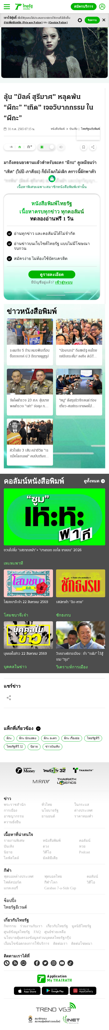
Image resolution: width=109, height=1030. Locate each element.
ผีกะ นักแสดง (27, 728)
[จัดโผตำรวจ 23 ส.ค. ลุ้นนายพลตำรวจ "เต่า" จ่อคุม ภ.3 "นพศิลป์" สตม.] (30, 371)
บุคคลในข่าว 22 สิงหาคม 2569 (25, 644)
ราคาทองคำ (82, 807)
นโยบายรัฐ (48, 801)
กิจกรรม (9, 917)
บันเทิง (74, 129)
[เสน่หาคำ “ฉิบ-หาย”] (80, 573)
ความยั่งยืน (12, 813)
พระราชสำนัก (13, 795)
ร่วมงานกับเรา (29, 917)
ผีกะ (9, 728)
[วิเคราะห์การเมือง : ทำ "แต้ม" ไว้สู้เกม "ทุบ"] (80, 625)
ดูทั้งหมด (92, 471)
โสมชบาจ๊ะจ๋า (14, 605)
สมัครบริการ (84, 6)
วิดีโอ (45, 843)
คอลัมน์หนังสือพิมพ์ (32, 470)
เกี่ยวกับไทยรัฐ (53, 917)
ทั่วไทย (45, 795)
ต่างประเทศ (81, 801)
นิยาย (33, 737)
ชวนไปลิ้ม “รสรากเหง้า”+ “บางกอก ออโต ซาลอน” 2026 (43, 540)
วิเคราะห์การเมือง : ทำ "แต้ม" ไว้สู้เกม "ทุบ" (79, 647)
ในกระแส (80, 795)
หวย (80, 837)
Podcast (83, 843)
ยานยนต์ (46, 807)
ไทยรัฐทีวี (91, 728)
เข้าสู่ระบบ (87, 270)
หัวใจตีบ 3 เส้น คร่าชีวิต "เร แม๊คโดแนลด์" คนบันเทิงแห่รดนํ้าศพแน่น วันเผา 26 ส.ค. (30, 443)
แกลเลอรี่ (10, 879)
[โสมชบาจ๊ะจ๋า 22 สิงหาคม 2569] (28, 573)
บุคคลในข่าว (13, 657)
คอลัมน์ (82, 831)
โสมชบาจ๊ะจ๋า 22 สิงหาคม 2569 (26, 592)
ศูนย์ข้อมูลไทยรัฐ (15, 923)
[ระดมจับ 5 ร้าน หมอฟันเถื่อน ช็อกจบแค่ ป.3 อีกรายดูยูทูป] (30, 321)
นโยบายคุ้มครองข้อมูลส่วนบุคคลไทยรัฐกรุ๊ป (34, 929)
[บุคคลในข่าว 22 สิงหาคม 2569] (28, 625)
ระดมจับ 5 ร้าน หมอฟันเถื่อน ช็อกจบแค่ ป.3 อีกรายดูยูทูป (29, 343)
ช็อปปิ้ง (9, 891)
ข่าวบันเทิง (50, 737)
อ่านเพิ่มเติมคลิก (23, 22)
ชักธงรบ (62, 605)
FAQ (34, 923)
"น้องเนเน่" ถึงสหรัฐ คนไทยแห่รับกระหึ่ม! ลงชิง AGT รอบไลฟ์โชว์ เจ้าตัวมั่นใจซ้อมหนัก (79, 343)
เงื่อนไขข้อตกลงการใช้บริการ (23, 934)
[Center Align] (103, 20)
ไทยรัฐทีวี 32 (14, 737)
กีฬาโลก (46, 873)
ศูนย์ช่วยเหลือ (50, 923)
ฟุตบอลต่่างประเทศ (17, 867)
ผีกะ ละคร (49, 728)
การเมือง (10, 801)
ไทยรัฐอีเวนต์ (14, 898)
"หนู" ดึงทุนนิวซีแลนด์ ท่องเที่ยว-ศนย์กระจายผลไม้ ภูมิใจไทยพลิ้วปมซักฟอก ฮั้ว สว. (78, 393)
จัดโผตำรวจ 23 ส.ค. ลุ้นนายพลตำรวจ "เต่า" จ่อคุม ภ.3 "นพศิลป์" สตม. (29, 393)
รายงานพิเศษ (13, 831)
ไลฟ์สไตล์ (10, 849)
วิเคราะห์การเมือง (70, 657)
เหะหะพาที (12, 553)
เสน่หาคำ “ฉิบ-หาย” (69, 592)
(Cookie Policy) (58, 22)
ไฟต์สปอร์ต (11, 873)
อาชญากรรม (13, 807)
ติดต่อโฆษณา (73, 934)
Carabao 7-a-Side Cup (59, 879)
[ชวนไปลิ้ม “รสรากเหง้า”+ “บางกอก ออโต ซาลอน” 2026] (54, 506)
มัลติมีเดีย (48, 849)
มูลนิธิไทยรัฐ (75, 917)
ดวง (45, 837)
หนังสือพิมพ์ (59, 129)
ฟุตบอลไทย (49, 867)
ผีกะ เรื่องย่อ (70, 728)
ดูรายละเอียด (32, 270)
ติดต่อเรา (53, 934)
